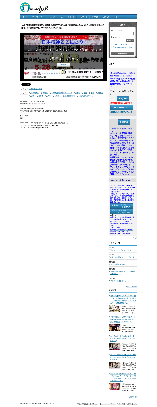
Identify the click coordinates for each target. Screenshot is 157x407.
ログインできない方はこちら (123, 44)
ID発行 (63, 65)
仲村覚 (45, 93)
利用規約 (121, 404)
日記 (61, 17)
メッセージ (51, 17)
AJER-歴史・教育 (35, 89)
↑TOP (135, 238)
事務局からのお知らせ (118, 281)
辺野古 (41, 96)
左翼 (92, 93)
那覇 (32, 96)
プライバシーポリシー (108, 404)
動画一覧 (71, 17)
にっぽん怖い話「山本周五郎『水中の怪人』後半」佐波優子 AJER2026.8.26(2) (123, 338)
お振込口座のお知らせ (118, 264)
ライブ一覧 (83, 17)
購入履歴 (95, 17)
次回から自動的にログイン (124, 47)
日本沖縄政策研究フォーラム (62, 93)
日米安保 (58, 96)
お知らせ (106, 17)
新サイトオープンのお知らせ (120, 250)
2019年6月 (35, 93)
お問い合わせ (132, 404)
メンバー (118, 17)
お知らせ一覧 (132, 287)
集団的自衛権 (70, 96)
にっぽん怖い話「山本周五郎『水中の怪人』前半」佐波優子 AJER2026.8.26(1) (123, 357)
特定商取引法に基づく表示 (88, 404)
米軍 (49, 96)
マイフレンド (37, 17)
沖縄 (78, 93)
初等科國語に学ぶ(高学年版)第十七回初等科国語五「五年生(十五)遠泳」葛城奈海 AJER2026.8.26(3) (122, 319)
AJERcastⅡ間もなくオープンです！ (123, 257)
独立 (85, 93)
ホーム (25, 17)
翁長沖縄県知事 (84, 96)
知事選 (100, 93)
